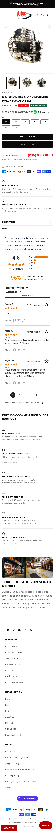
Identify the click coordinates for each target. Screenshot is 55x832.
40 (35, 122)
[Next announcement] (50, 4)
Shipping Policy (12, 764)
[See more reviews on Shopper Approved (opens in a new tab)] (23, 320)
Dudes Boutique (21, 819)
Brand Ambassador (14, 735)
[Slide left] (3, 83)
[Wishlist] (43, 15)
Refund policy (17, 822)
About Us (9, 717)
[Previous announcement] (5, 4)
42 (44, 122)
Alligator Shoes (12, 658)
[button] (5, 15)
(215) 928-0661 (40, 155)
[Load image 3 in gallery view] (41, 82)
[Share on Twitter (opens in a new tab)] (18, 320)
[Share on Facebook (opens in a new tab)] (14, 320)
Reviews (9, 723)
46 (15, 128)
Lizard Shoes (11, 670)
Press (7, 699)
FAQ (7, 711)
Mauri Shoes (11, 646)
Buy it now (28, 144)
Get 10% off (8, 828)
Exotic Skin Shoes (13, 652)
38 (25, 122)
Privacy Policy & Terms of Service (21, 782)
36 (16, 122)
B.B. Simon (7, 92)
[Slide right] (52, 83)
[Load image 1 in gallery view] (13, 82)
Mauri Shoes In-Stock (15, 682)
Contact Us (10, 752)
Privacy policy (30, 822)
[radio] (39, 257)
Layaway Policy (12, 776)
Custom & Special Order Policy (19, 770)
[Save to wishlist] (49, 26)
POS (29, 819)
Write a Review (27, 295)
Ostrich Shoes (11, 676)
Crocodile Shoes (12, 664)
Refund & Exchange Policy (17, 758)
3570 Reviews (18, 269)
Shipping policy (29, 826)
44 (6, 128)
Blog (7, 705)
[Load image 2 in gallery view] (27, 82)
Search (8, 788)
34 (6, 122)
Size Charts (10, 729)
